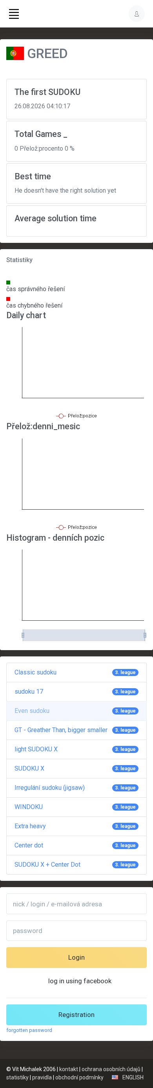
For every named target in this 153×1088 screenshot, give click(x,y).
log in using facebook (79, 981)
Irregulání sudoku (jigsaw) (75, 787)
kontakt (68, 1069)
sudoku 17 (75, 691)
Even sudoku (75, 710)
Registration (76, 1015)
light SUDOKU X (75, 749)
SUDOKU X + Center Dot (75, 864)
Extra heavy (75, 826)
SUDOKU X (75, 768)
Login (76, 957)
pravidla (42, 1077)
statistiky (17, 1077)
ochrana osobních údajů (111, 1069)
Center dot (75, 845)
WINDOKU (75, 807)
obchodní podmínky (79, 1077)
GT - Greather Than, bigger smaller (75, 730)
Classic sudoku (75, 672)
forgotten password (29, 1030)
